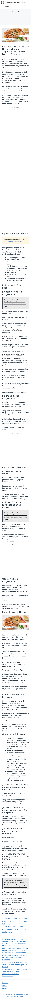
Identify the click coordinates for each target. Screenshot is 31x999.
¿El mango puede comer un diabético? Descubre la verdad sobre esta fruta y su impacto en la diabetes (14, 942)
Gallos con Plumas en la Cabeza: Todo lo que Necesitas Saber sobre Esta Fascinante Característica (14, 973)
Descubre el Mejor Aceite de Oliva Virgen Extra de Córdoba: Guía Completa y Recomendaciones (15, 950)
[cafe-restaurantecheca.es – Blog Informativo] (13, 2)
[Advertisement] (15, 18)
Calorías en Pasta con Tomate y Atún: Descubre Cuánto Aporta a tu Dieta (14, 965)
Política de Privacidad (15, 995)
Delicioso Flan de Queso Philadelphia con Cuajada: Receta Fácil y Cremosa (15, 929)
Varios (4, 989)
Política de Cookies (17, 997)
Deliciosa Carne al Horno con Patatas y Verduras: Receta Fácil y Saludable (15, 921)
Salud (4, 986)
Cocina (5, 983)
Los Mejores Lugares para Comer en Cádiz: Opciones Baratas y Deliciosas (15, 957)
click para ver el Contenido (13, 241)
